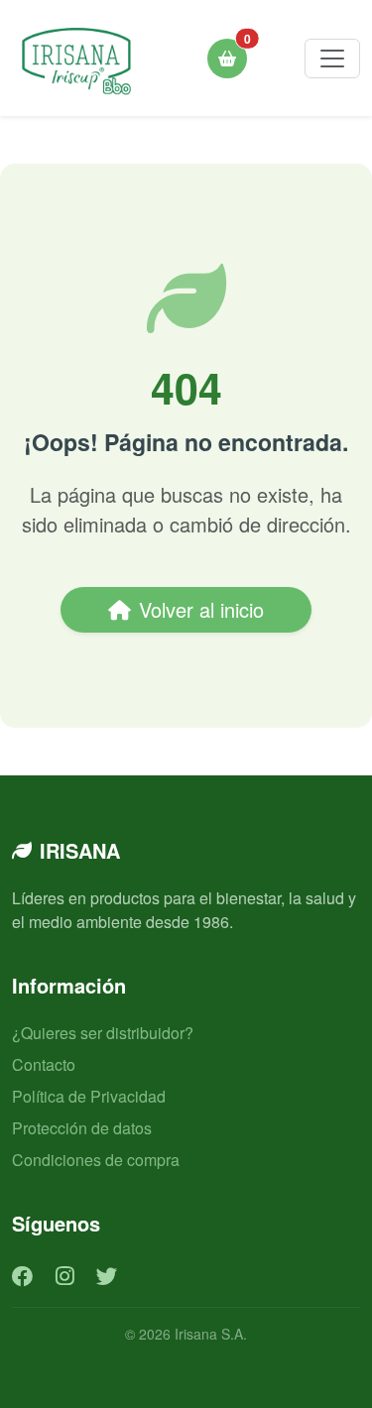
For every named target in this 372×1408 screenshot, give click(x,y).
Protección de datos (82, 1127)
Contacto (43, 1064)
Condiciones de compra (96, 1159)
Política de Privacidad (89, 1096)
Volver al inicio (201, 609)
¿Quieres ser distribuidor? (102, 1032)
